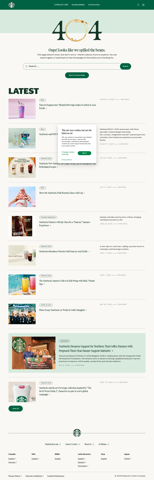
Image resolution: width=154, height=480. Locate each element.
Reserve (88, 444)
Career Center (71, 444)
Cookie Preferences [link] (55, 476)
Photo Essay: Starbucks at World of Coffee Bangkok (62, 310)
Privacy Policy (14, 476)
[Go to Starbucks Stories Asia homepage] (11, 5)
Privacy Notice (67, 160)
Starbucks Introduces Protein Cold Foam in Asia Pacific (63, 251)
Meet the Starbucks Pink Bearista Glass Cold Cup (61, 192)
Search (125, 66)
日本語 (127, 459)
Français (11, 462)
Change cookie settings (68, 153)
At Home (103, 444)
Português (82, 466)
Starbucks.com (51, 444)
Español (81, 462)
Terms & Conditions (33, 476)
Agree (84, 153)
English (11, 459)
